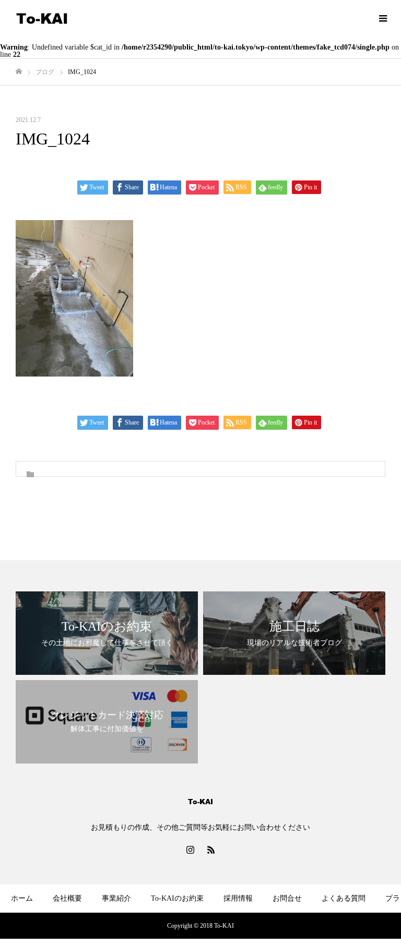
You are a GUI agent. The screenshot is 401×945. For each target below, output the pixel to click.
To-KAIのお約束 (177, 898)
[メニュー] (382, 18)
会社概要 (67, 898)
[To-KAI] (42, 18)
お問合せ (287, 898)
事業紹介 (116, 898)
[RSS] (211, 849)
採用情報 (238, 898)
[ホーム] (19, 71)
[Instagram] (190, 849)
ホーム (22, 898)
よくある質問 (343, 898)
